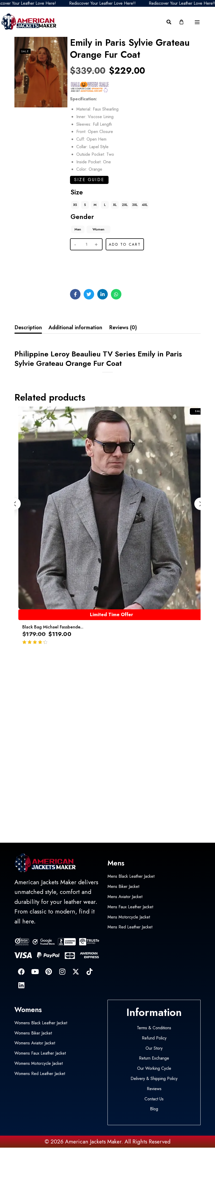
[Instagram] (62, 971)
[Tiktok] (89, 971)
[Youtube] (35, 971)
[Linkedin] (21, 985)
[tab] (28, 328)
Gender (82, 216)
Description (28, 327)
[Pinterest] (48, 971)
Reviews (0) (123, 327)
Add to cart (125, 244)
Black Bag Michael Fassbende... (52, 627)
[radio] (75, 205)
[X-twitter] (76, 971)
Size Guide (89, 180)
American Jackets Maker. (93, 1142)
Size (77, 192)
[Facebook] (21, 971)
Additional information (75, 327)
